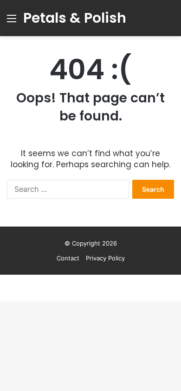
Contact (68, 258)
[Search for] (169, 21)
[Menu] (11, 21)
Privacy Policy (105, 258)
